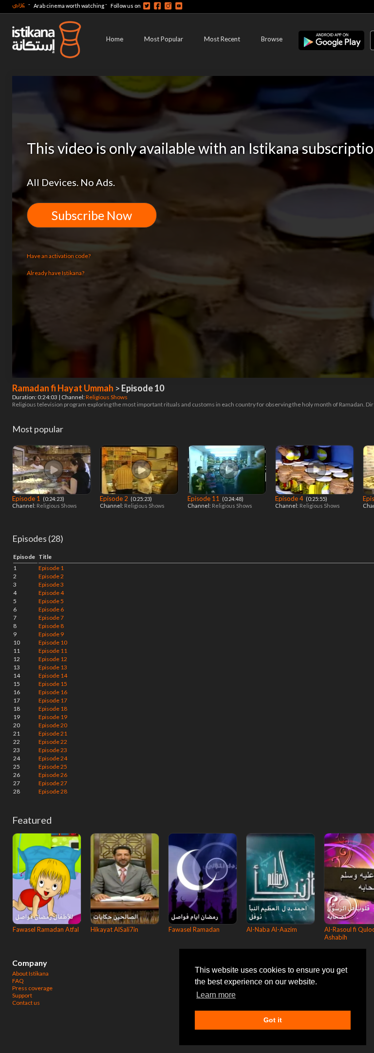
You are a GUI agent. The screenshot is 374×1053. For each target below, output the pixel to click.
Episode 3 (51, 584)
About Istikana (30, 973)
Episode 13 (52, 667)
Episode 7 (51, 617)
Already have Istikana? (55, 273)
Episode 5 (51, 601)
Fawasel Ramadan (194, 929)
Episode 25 (52, 766)
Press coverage (32, 988)
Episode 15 (52, 683)
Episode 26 (52, 774)
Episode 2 (115, 498)
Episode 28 (52, 791)
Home (114, 39)
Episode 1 (27, 498)
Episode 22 (52, 741)
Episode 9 (51, 634)
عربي (18, 4)
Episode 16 (52, 692)
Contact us (26, 1002)
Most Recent (222, 39)
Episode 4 (290, 498)
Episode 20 (52, 725)
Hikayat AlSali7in (114, 929)
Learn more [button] (216, 995)
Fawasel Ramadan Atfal (46, 929)
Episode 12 (52, 659)
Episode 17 (52, 700)
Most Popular (163, 39)
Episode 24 (52, 758)
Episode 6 (51, 609)
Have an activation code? (59, 255)
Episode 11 (204, 498)
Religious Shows (107, 397)
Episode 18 (52, 708)
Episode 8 (51, 625)
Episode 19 (52, 716)
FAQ (18, 980)
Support (22, 995)
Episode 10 (52, 642)
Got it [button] (272, 1020)
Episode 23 (52, 750)
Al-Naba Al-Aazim (271, 929)
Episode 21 (52, 733)
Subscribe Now (92, 215)
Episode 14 (52, 675)
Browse (271, 39)
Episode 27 (52, 783)
